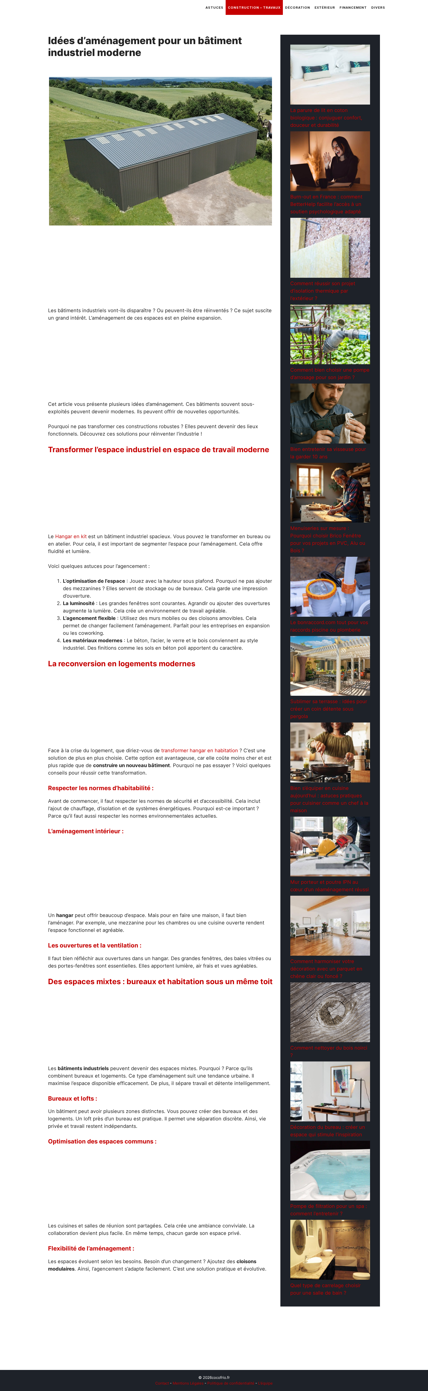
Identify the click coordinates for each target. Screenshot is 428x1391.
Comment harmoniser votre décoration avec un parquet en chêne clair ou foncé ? (326, 968)
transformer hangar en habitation (199, 750)
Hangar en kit (71, 536)
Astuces (214, 7)
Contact (162, 1383)
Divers (378, 7)
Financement (353, 7)
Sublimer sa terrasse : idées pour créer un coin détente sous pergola (328, 708)
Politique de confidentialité (230, 1383)
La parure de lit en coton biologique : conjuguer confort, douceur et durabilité (326, 117)
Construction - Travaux (77, 1354)
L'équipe (265, 1383)
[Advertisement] (160, 270)
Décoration (297, 7)
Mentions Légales (188, 1383)
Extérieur (325, 7)
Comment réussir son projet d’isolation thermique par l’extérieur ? (322, 290)
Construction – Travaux (254, 7)
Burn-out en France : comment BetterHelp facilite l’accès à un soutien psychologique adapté (326, 204)
